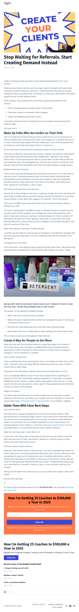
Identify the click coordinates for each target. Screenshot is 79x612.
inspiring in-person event (53, 425)
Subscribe (11, 557)
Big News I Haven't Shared (13, 575)
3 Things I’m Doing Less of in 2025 (16, 568)
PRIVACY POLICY (38, 604)
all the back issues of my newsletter (35, 401)
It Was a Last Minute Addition (15, 582)
